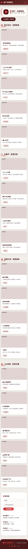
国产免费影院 (8, 2)
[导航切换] (25, 2)
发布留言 (9, 509)
